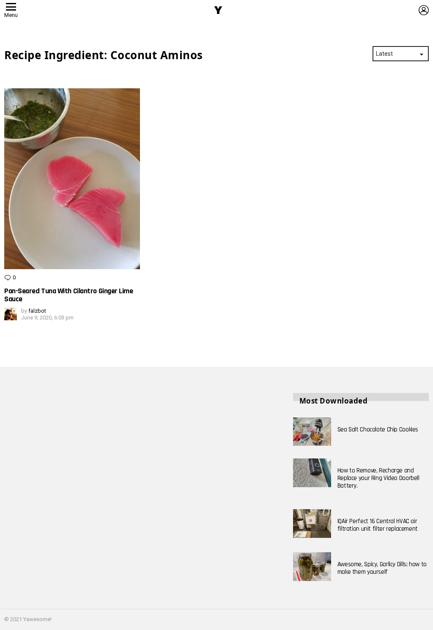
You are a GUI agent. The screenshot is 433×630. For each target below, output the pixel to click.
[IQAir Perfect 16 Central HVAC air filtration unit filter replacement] (312, 523)
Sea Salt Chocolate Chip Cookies (377, 429)
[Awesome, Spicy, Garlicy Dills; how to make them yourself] (312, 566)
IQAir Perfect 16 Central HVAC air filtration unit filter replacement (377, 525)
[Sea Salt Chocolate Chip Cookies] (312, 431)
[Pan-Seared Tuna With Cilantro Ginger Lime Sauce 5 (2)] (72, 178)
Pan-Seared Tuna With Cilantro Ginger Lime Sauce (68, 295)
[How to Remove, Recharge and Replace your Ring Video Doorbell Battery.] (312, 472)
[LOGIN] (424, 10)
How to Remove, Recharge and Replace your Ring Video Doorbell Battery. (378, 478)
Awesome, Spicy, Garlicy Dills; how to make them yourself (382, 568)
